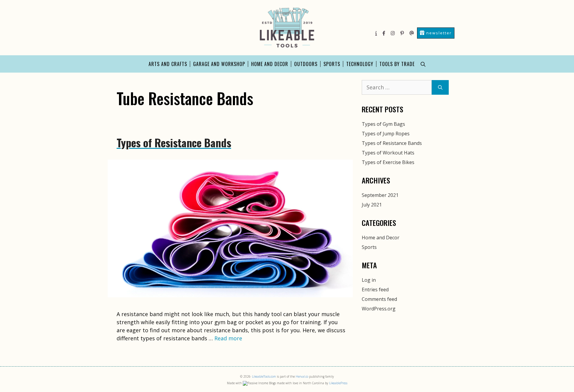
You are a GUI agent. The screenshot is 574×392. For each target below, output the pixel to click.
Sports (331, 64)
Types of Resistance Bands (174, 142)
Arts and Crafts (168, 64)
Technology (359, 64)
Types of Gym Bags (383, 124)
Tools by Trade (397, 64)
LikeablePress (338, 383)
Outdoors (305, 64)
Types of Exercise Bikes (388, 162)
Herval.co (302, 376)
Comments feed (379, 299)
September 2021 (380, 195)
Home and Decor (269, 64)
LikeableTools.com (264, 376)
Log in (369, 280)
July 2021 (372, 204)
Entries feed (375, 289)
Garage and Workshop (219, 64)
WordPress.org (379, 308)
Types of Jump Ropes (386, 133)
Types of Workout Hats (388, 152)
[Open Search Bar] (423, 64)
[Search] (440, 87)
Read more (228, 338)
